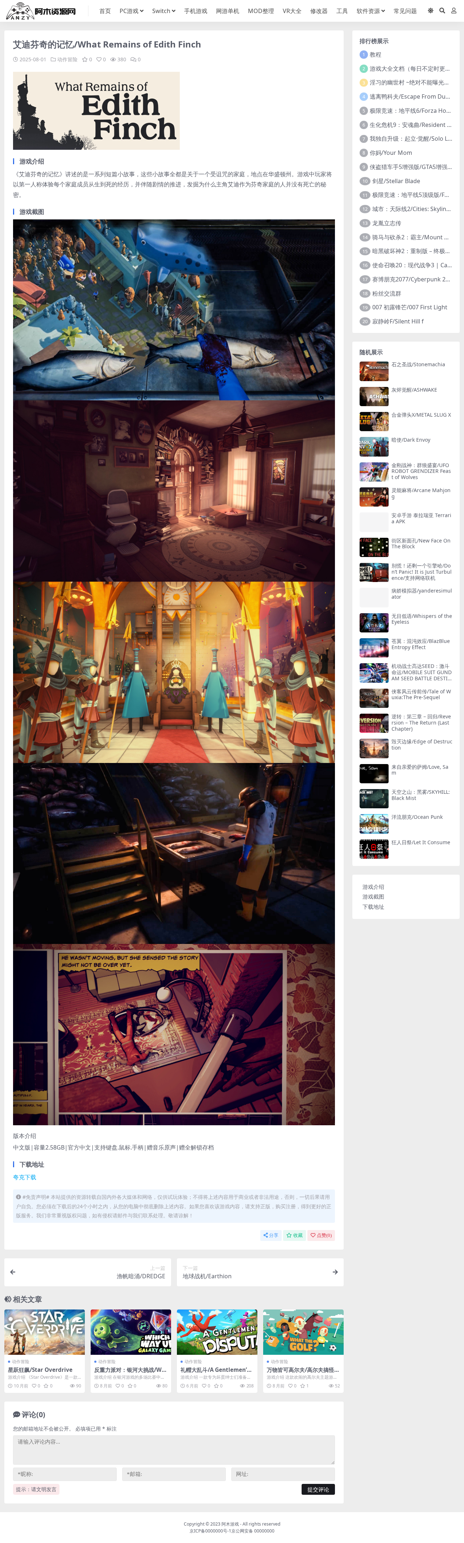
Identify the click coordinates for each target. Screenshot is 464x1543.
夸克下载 (24, 1177)
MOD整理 (261, 11)
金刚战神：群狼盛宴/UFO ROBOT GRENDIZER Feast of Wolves (421, 471)
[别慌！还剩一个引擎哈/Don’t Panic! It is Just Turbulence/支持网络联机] (374, 572)
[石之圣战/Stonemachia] (374, 371)
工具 (342, 11)
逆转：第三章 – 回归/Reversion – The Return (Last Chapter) (421, 722)
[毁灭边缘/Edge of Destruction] (374, 748)
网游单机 (227, 11)
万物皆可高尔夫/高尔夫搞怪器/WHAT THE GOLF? (300, 1373)
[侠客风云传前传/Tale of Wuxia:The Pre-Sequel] (374, 698)
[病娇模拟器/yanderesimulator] (374, 597)
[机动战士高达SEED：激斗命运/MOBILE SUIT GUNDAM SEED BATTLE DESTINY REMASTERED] (374, 672)
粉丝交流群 (386, 293)
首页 (105, 11)
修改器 (319, 11)
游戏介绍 (373, 886)
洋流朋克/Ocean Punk (417, 816)
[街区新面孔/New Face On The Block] (374, 547)
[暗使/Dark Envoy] (374, 446)
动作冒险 (67, 59)
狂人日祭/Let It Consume (421, 842)
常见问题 (405, 11)
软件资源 (368, 11)
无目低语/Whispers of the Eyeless (422, 619)
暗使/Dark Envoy (411, 439)
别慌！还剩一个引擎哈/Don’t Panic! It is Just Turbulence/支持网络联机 (422, 571)
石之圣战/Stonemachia (418, 364)
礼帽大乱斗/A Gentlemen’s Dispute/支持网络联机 (215, 1373)
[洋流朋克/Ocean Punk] (374, 823)
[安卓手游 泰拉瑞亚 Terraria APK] (374, 522)
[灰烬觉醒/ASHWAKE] (374, 396)
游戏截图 (373, 896)
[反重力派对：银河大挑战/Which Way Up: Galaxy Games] (131, 1332)
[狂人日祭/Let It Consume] (374, 849)
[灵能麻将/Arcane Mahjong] (374, 497)
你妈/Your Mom (391, 153)
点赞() (324, 1235)
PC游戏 (129, 11)
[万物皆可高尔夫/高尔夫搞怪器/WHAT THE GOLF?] (303, 1332)
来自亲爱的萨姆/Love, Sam (420, 769)
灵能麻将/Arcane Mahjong (421, 493)
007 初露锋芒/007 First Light (409, 307)
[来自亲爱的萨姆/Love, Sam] (374, 773)
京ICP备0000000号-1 (210, 1531)
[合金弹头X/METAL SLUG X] (374, 421)
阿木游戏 (230, 1524)
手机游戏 (195, 11)
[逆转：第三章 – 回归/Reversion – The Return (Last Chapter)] (374, 723)
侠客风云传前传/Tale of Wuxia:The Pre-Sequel (421, 694)
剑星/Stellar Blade (396, 181)
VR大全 (292, 11)
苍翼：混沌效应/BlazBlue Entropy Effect (421, 644)
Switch (161, 11)
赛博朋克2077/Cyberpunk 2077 (413, 279)
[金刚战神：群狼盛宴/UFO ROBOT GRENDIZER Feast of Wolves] (374, 472)
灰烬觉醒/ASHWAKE (414, 389)
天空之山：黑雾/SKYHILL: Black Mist (421, 794)
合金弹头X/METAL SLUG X (421, 414)
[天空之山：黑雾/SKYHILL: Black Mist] (374, 798)
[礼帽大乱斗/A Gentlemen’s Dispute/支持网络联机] (217, 1332)
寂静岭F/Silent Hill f (398, 321)
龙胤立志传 (386, 223)
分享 (273, 1235)
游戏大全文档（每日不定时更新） (413, 69)
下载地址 (373, 906)
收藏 (298, 1235)
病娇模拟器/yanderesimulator (422, 593)
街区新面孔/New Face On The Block (421, 543)
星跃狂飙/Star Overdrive (40, 1369)
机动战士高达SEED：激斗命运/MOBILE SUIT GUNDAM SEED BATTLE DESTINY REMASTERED (422, 675)
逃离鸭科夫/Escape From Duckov (414, 96)
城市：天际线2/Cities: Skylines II (414, 209)
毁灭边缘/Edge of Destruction (422, 744)
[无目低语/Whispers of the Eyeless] (374, 622)
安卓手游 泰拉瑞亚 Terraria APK (421, 518)
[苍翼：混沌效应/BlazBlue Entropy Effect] (374, 647)
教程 (375, 54)
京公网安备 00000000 (252, 1531)
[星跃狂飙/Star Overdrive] (44, 1332)
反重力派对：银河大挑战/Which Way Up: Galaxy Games (130, 1373)
